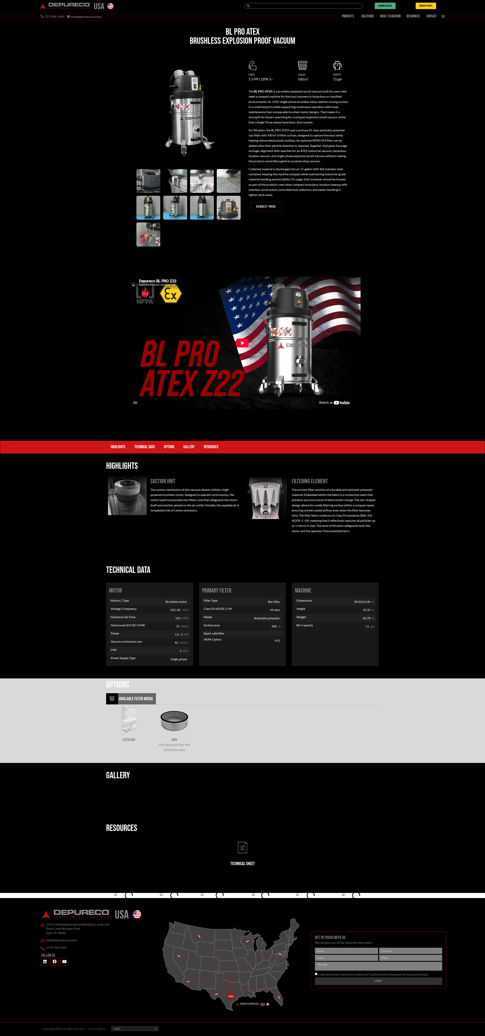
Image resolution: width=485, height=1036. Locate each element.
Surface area (212, 625)
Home (182, 53)
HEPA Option (212, 639)
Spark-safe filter (214, 633)
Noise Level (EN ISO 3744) (128, 625)
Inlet (114, 649)
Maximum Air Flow (123, 617)
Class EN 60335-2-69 (218, 608)
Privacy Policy (96, 1028)
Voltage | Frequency (124, 608)
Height (300, 608)
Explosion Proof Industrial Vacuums (242, 48)
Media (208, 617)
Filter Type (210, 600)
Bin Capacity (304, 625)
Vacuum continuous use (126, 641)
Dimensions (304, 600)
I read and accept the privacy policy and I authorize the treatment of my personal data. (373, 974)
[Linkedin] (45, 962)
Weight (301, 617)
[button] (443, 16)
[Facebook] (55, 962)
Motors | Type (120, 600)
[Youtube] (64, 962)
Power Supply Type (123, 658)
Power (115, 633)
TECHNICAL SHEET (242, 863)
